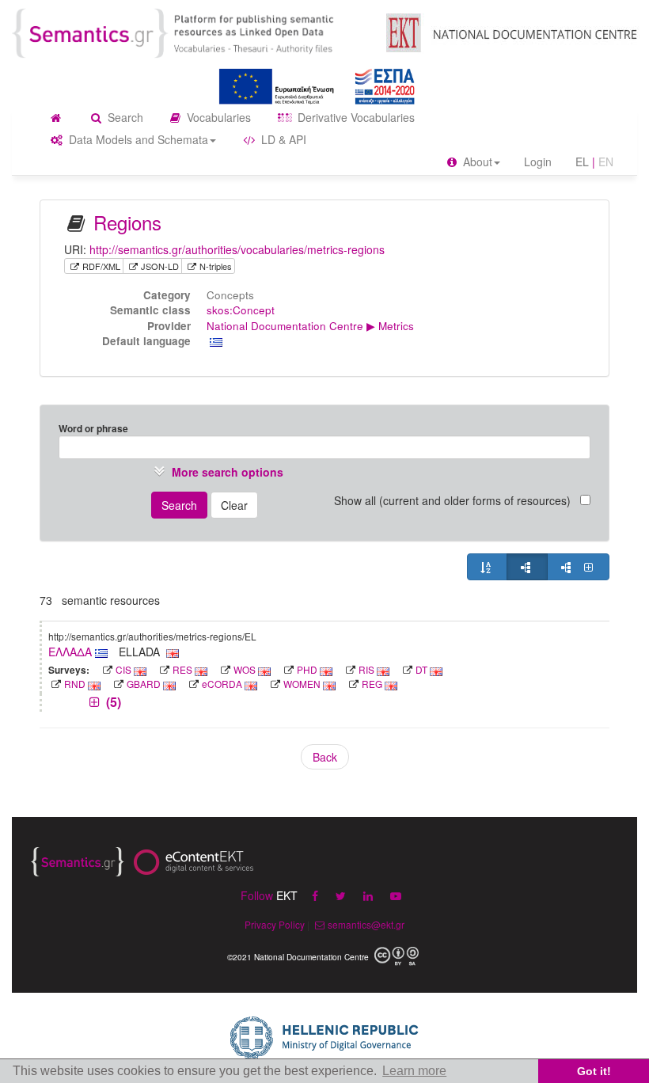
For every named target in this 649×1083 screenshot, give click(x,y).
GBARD (144, 683)
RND (74, 683)
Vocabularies (217, 117)
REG (372, 683)
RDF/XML (101, 266)
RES (182, 669)
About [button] (476, 161)
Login (538, 161)
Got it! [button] (594, 1071)
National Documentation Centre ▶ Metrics (310, 325)
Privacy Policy (275, 924)
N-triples (215, 266)
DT (421, 669)
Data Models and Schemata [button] (137, 139)
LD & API (282, 139)
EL (582, 161)
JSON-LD (160, 266)
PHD (307, 669)
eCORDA (222, 683)
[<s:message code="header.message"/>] (189, 32)
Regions (127, 222)
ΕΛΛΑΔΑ (71, 651)
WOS (244, 669)
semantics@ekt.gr (366, 924)
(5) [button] (112, 702)
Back (325, 757)
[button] (217, 472)
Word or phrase (93, 428)
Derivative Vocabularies (354, 117)
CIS (123, 669)
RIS (366, 669)
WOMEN (302, 683)
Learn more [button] (414, 1070)
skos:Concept (241, 309)
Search (123, 117)
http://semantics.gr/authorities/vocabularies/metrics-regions (237, 249)
